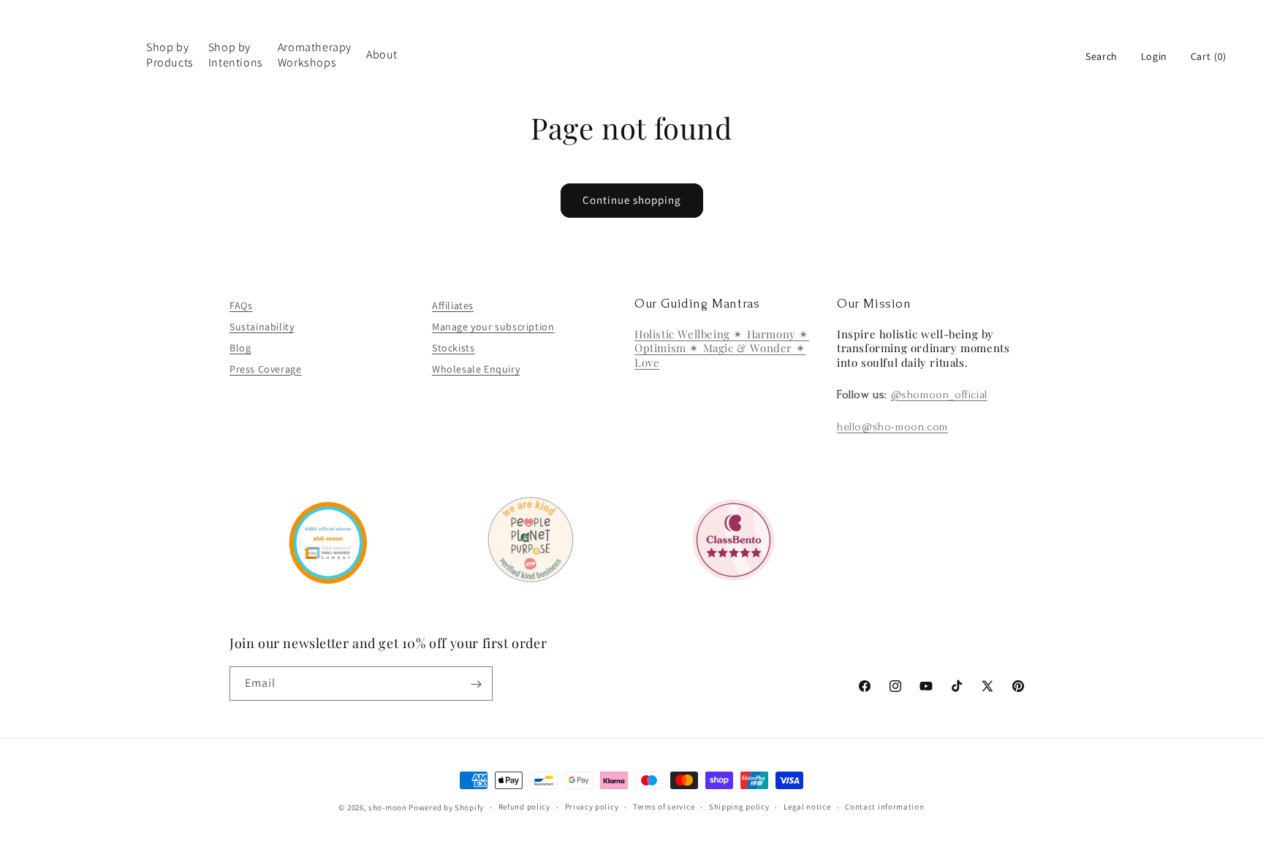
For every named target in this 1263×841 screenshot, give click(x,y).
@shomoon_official (939, 394)
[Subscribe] (476, 684)
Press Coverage (265, 368)
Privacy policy (592, 807)
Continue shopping (632, 200)
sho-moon (387, 807)
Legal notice (807, 807)
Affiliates (453, 305)
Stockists (453, 347)
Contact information (884, 807)
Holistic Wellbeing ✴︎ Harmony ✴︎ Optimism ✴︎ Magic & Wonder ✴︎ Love (721, 347)
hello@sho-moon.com (892, 426)
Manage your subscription (493, 326)
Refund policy (524, 807)
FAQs (241, 305)
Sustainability (262, 326)
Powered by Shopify (446, 807)
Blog (240, 347)
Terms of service (663, 807)
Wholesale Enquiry (476, 368)
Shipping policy (739, 807)
